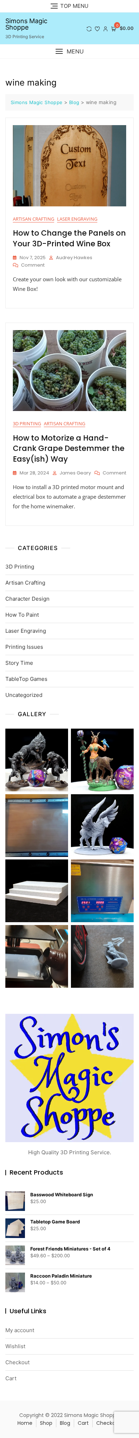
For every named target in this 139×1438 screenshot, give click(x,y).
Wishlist (15, 1346)
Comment (33, 265)
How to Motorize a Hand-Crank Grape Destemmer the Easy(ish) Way (68, 448)
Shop (46, 1423)
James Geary (75, 472)
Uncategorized (23, 695)
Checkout (17, 1362)
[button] (69, 51)
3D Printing (27, 423)
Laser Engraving (77, 219)
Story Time (19, 662)
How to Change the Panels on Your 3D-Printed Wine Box (69, 238)
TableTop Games (26, 679)
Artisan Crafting (33, 219)
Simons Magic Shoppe (26, 24)
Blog (65, 1423)
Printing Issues (24, 646)
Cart (10, 1378)
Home (24, 1423)
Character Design (27, 598)
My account (19, 1330)
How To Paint (22, 614)
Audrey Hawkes (74, 257)
